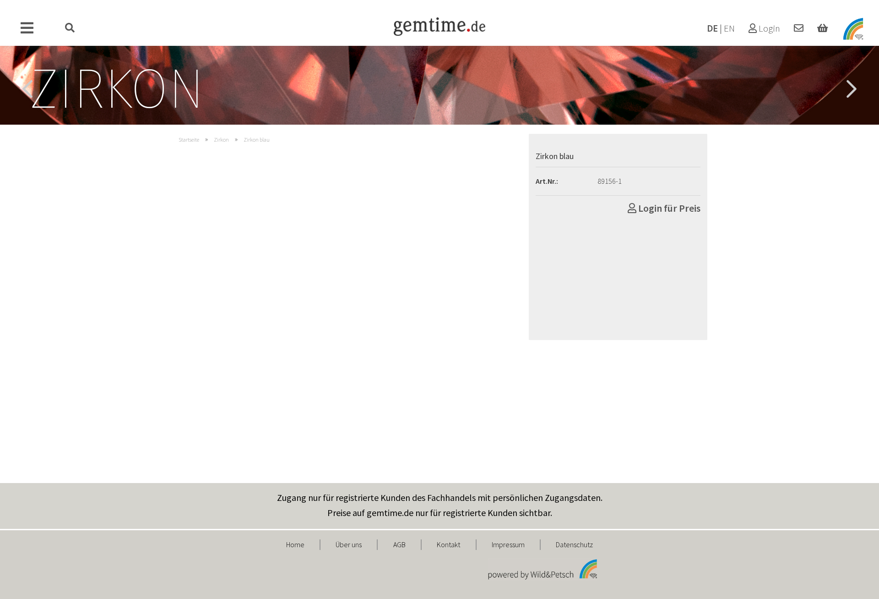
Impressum (508, 544)
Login (768, 28)
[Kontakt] (798, 28)
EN (729, 28)
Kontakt (448, 544)
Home (295, 544)
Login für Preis (668, 208)
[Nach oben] (854, 585)
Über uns (349, 544)
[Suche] (70, 28)
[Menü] (27, 28)
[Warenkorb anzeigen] (822, 28)
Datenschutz (574, 544)
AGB (399, 544)
